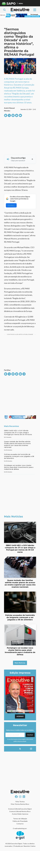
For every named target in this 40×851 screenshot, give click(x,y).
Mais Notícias (20, 663)
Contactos (20, 824)
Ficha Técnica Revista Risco (20, 804)
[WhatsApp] (16, 115)
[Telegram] (24, 374)
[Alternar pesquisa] (4, 10)
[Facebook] (5, 115)
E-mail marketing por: (20, 828)
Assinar (20, 716)
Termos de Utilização (20, 818)
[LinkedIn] (13, 115)
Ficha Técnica (20, 801)
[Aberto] (34, 9)
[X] (9, 115)
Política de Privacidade (20, 821)
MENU (21, 3)
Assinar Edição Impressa (20, 814)
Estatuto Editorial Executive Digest (20, 809)
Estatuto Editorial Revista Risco (20, 811)
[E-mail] (20, 115)
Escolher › (11, 205)
